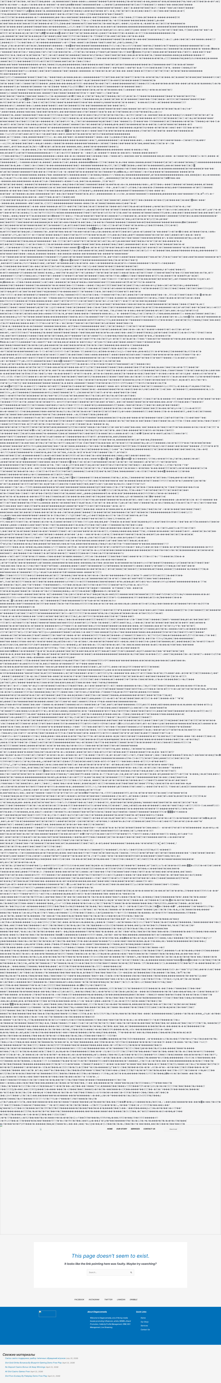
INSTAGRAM (94, 1300)
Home (110, 1129)
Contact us (149, 1129)
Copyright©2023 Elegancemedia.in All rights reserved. (60, 1342)
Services (135, 1129)
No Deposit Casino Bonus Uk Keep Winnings (25, 1367)
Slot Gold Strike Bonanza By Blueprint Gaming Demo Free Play (33, 1362)
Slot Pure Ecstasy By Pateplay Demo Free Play (26, 1376)
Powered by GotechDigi (173, 1342)
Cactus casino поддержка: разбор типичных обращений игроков (35, 1358)
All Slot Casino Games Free (17, 1371)
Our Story (121, 1129)
